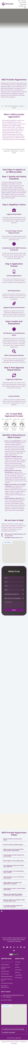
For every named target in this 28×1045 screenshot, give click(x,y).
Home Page (17, 962)
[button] (14, 839)
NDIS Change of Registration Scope (5, 986)
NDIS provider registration (15, 83)
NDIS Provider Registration (6, 962)
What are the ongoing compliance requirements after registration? (13, 894)
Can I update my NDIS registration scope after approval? (13, 906)
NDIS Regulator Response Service (6, 979)
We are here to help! (14, 520)
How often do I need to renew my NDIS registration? (14, 889)
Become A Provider (13, 524)
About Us (17, 964)
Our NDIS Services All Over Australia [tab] (13, 1029)
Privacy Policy (10, 1038)
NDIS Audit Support (5, 964)
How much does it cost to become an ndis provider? (14, 877)
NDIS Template (18, 969)
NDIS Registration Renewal (6, 976)
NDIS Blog (17, 967)
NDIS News (17, 972)
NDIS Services (6, 959)
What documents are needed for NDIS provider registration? (14, 900)
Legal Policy (18, 1038)
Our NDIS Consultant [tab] (8, 1032)
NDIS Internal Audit (5, 971)
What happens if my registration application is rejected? (13, 883)
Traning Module (18, 975)
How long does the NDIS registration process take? (14, 855)
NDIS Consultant (18, 977)
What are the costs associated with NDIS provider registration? (14, 849)
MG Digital (14, 1043)
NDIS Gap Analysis (5, 974)
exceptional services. (12, 531)
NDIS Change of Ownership (7, 983)
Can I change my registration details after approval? (14, 866)
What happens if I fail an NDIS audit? (14, 860)
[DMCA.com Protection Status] (14, 954)
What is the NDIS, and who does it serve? (13, 839)
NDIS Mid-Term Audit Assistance (5, 968)
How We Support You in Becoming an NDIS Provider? (14, 871)
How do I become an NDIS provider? (13, 844)
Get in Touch (5, 992)
